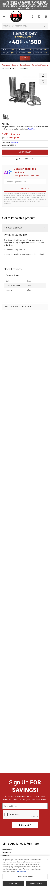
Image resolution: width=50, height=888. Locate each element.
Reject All (13, 883)
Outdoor (5, 855)
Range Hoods (25, 65)
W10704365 (12, 145)
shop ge (25, 58)
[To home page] (16, 16)
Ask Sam (25, 189)
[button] (4, 16)
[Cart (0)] (46, 16)
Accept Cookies (36, 883)
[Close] (47, 859)
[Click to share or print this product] (43, 75)
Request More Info (26, 159)
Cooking (15, 65)
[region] (25, 872)
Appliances (6, 65)
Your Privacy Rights (25, 876)
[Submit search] (44, 26)
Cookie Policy (21, 871)
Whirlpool (14, 143)
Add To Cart (25, 152)
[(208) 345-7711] (39, 16)
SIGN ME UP (25, 825)
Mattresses (7, 852)
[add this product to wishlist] (43, 82)
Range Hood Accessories (41, 65)
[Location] (32, 16)
